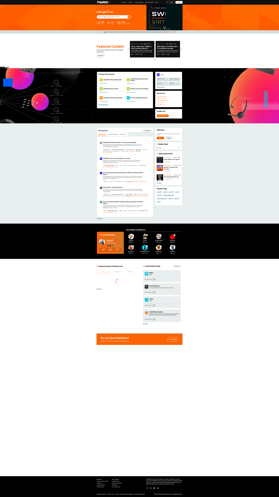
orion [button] (121, 165)
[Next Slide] (181, 49)
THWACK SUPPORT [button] (162, 115)
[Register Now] (170, 32)
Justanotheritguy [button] (132, 151)
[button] (101, 143)
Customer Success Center (162, 100)
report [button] (177, 198)
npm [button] (159, 192)
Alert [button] (171, 198)
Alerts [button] (159, 195)
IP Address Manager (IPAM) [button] (109, 165)
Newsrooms (130, 271)
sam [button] (117, 165)
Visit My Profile (160, 87)
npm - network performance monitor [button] (116, 194)
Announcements (117, 271)
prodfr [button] (158, 201)
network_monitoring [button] (169, 195)
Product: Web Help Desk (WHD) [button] (118, 149)
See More (159, 183)
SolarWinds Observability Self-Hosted (140, 196)
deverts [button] (113, 196)
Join (154, 279)
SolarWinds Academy (161, 98)
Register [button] (169, 138)
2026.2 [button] (121, 210)
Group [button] (135, 194)
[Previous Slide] (128, 49)
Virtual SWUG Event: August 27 (172, 159)
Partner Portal (160, 102)
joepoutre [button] (138, 210)
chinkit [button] (119, 151)
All (103, 271)
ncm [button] (177, 192)
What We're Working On (162, 96)
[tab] (102, 134)
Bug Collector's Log (161, 104)
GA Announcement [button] (129, 149)
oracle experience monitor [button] (112, 210)
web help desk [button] (138, 149)
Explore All (100, 55)
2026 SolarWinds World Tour (171, 177)
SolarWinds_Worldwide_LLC (168, 157)
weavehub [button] (139, 165)
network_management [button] (162, 198)
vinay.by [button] (123, 196)
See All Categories (103, 105)
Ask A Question (173, 340)
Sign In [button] (160, 138)
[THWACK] (103, 2)
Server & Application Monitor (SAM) (110, 166)
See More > (99, 326)
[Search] (167, 2)
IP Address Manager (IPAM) (140, 181)
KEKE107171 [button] (124, 181)
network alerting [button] (129, 194)
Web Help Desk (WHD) (107, 152)
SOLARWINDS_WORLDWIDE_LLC (136, 43)
